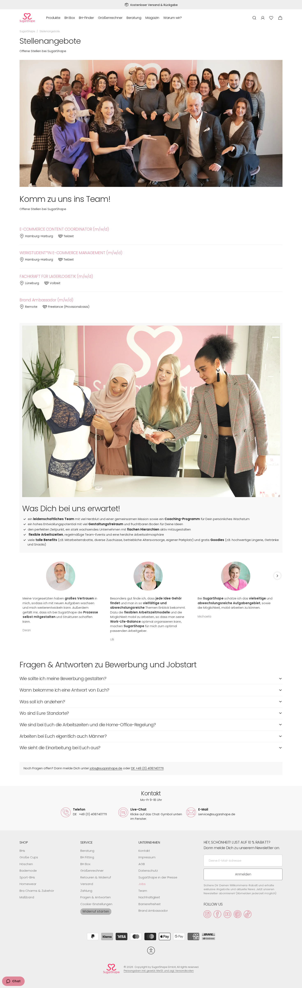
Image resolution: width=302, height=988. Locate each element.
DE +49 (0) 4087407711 (147, 768)
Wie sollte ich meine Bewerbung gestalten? (63, 678)
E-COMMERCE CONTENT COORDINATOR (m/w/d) (64, 229)
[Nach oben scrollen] (297, 983)
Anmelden (243, 874)
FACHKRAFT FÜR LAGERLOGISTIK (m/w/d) (56, 276)
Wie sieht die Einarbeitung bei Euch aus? (60, 747)
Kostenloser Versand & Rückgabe (154, 4)
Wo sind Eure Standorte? (44, 713)
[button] (254, 17)
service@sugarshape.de (216, 814)
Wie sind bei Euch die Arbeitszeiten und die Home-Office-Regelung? (88, 724)
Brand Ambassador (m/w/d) (46, 300)
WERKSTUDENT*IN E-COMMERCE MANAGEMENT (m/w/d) (71, 253)
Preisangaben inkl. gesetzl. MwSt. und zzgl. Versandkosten (159, 970)
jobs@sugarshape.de (106, 768)
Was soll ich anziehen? (42, 701)
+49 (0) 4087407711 (90, 814)
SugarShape (27, 31)
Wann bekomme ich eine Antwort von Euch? (64, 690)
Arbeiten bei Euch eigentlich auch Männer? (63, 736)
